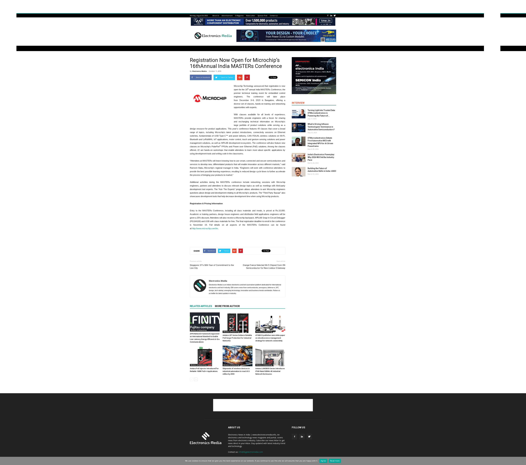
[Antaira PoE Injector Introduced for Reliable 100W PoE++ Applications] (205, 356)
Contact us (274, 16)
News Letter (250, 16)
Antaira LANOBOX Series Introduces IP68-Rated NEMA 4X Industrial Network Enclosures (270, 371)
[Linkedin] (331, 15)
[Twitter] (334, 15)
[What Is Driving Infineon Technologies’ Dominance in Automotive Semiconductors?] (298, 127)
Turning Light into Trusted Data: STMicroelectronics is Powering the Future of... (321, 113)
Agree (323, 461)
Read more (335, 461)
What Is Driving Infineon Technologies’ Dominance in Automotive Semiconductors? (321, 127)
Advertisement (227, 16)
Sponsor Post (262, 16)
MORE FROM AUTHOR (227, 306)
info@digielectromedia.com (251, 452)
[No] (522, 461)
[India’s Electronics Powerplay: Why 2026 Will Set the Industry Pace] (298, 158)
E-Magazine (239, 16)
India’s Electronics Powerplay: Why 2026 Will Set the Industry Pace (321, 157)
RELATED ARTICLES (201, 306)
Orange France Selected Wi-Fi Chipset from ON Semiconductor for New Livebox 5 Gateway (264, 266)
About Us (215, 16)
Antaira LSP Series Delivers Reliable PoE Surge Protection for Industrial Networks (237, 338)
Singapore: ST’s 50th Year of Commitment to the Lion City (212, 266)
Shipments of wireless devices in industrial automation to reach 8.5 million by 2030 (236, 371)
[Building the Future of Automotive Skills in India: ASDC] (298, 171)
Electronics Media (199, 71)
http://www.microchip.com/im (205, 228)
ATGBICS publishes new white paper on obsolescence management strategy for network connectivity (270, 338)
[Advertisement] (237, 238)
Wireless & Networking (199, 330)
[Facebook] (327, 15)
